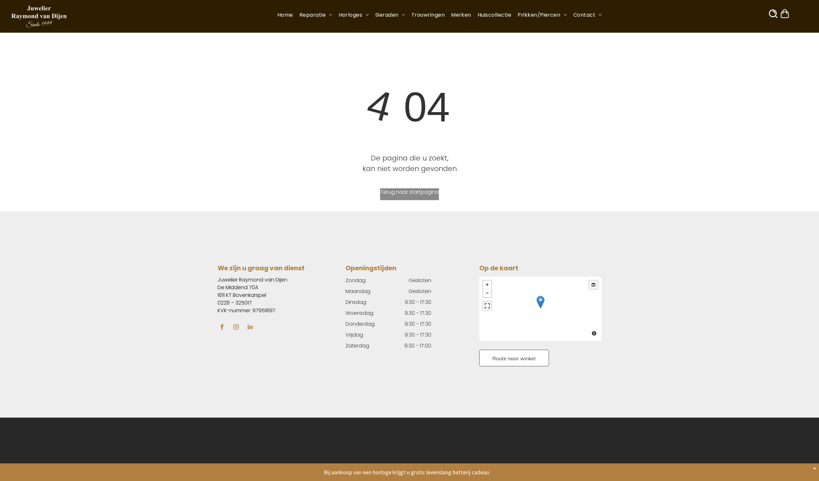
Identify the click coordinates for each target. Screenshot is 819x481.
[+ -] (540, 309)
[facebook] (222, 327)
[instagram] (236, 327)
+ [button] (487, 285)
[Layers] (593, 285)
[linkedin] (250, 327)
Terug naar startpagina (409, 192)
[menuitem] (288, 15)
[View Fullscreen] (487, 306)
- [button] (487, 293)
